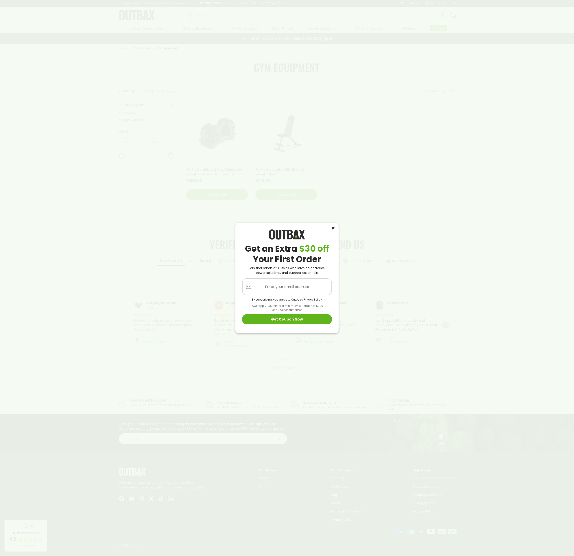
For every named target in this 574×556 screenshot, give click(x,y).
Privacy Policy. (313, 299)
